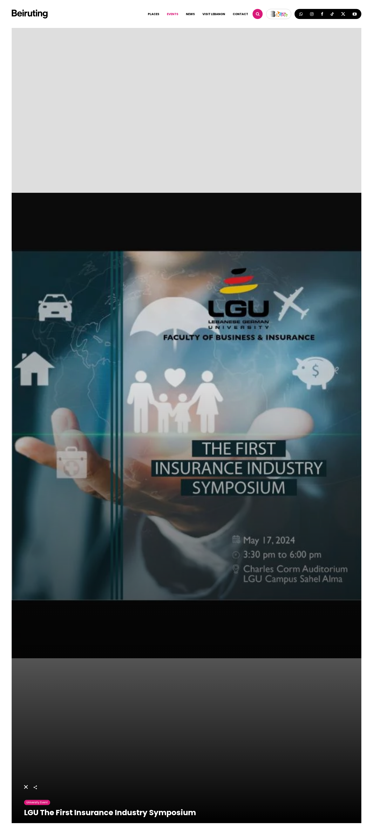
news (190, 14)
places (153, 14)
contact (240, 14)
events (172, 14)
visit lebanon (213, 14)
